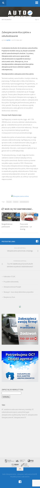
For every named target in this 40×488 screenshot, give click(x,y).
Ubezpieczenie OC (20, 417)
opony (15, 412)
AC (3, 409)
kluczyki (9, 202)
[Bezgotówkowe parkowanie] (11, 216)
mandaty (28, 409)
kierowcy (22, 409)
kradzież (15, 202)
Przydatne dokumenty (11, 282)
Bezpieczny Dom (9, 297)
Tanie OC (24, 415)
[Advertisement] (21, 27)
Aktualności (6, 20)
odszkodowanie (24, 202)
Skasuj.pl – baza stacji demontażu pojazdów (18, 292)
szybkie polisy (16, 415)
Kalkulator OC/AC (9, 276)
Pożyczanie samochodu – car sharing (26, 226)
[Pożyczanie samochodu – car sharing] (29, 216)
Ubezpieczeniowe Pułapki (12, 287)
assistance (7, 409)
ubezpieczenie (32, 415)
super (8, 40)
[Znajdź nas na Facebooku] (37, 241)
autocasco (15, 409)
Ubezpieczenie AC (8, 417)
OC (33, 409)
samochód (21, 412)
